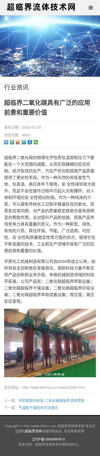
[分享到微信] (36, 142)
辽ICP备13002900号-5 (48, 439)
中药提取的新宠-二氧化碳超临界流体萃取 (51, 400)
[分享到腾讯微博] (24, 142)
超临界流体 (33, 430)
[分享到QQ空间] (12, 142)
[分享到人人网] (30, 142)
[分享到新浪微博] (18, 142)
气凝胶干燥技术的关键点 (38, 407)
